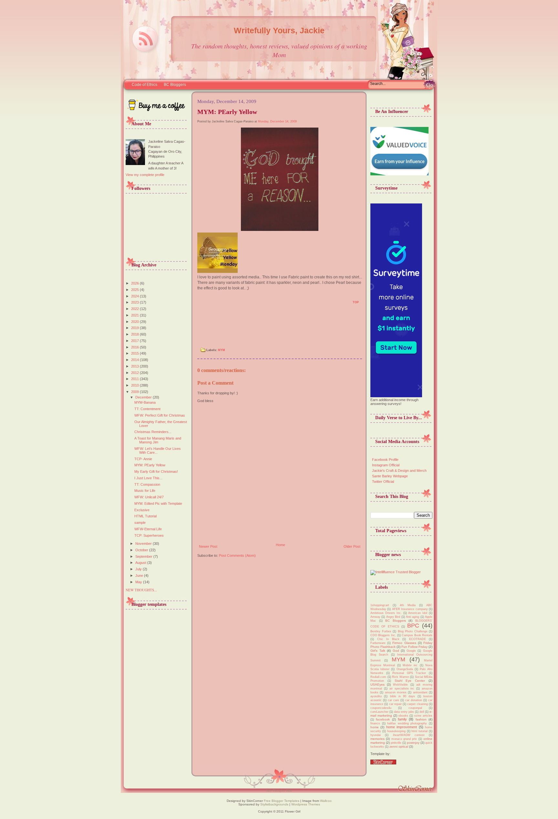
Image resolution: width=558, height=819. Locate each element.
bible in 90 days (402, 696)
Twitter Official (383, 481)
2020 (135, 322)
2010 (135, 385)
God (396, 650)
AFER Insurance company (410, 609)
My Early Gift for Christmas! (156, 471)
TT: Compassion (147, 484)
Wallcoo (326, 801)
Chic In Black (388, 639)
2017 (135, 341)
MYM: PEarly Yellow (149, 465)
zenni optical (398, 746)
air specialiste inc (402, 688)
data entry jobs (404, 711)
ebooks (403, 715)
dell (421, 711)
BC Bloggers (175, 84)
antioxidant (420, 692)
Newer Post (208, 546)
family (402, 719)
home (374, 727)
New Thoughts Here (279, 790)
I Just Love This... (148, 478)
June (139, 575)
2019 (135, 328)
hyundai (375, 735)
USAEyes (377, 684)
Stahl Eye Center (410, 680)
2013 (135, 366)
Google (411, 650)
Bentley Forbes (380, 631)
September (144, 556)
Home (280, 545)
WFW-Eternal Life (148, 529)
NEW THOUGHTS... (141, 589)
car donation (413, 700)
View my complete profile (145, 175)
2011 (135, 379)
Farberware (378, 643)
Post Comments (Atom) (237, 555)
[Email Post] (201, 304)
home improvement (401, 727)
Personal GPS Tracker (409, 673)
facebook (383, 719)
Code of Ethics (144, 84)
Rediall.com (378, 677)
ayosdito (376, 696)
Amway (375, 616)
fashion (421, 719)
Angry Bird (393, 616)
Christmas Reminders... (152, 432)
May (139, 582)
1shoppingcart (379, 605)
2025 (135, 290)
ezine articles (423, 715)
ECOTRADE (417, 639)
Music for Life (144, 490)
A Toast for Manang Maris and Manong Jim (157, 440)
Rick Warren (400, 677)
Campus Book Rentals (417, 635)
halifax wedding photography (407, 723)
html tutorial (419, 731)
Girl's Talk (377, 650)
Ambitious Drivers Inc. (386, 613)
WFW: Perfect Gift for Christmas (159, 415)
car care (393, 700)
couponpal (415, 708)
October (142, 550)
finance (375, 723)
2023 (135, 302)
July (139, 569)
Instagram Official (385, 465)
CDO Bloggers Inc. (383, 635)
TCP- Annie (143, 459)
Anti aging (412, 616)
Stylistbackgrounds (274, 804)
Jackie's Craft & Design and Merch (399, 470)
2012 (135, 373)
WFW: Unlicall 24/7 (149, 497)
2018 (135, 334)
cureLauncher (379, 711)
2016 (135, 347)
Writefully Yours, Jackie (279, 30)
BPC (413, 625)
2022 (135, 309)
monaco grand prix (404, 739)
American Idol (417, 613)
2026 (135, 283)
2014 (135, 360)
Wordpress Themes (305, 804)
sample (140, 522)
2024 (135, 296)
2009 (135, 392)
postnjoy (413, 742)
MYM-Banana (145, 402)
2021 (135, 315)
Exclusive (142, 510)
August (141, 563)
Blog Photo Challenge (413, 631)
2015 (135, 353)
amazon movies (396, 692)
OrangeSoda (405, 669)
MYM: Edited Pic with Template (158, 503)
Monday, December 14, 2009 (277, 121)
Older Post (352, 546)
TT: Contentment (147, 409)
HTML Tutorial (145, 516)
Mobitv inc (410, 665)
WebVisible (400, 684)
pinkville (396, 742)
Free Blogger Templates (281, 801)
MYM (221, 350)
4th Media (408, 605)
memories (377, 739)
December (144, 397)
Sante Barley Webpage (390, 476)
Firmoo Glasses (404, 643)
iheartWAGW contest (409, 735)
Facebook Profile (385, 459)
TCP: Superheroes (149, 535)
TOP (356, 302)
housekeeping (396, 731)
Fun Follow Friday (414, 646)
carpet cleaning (417, 704)
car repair (395, 704)
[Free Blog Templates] (383, 763)
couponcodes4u (380, 708)
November (144, 543)
